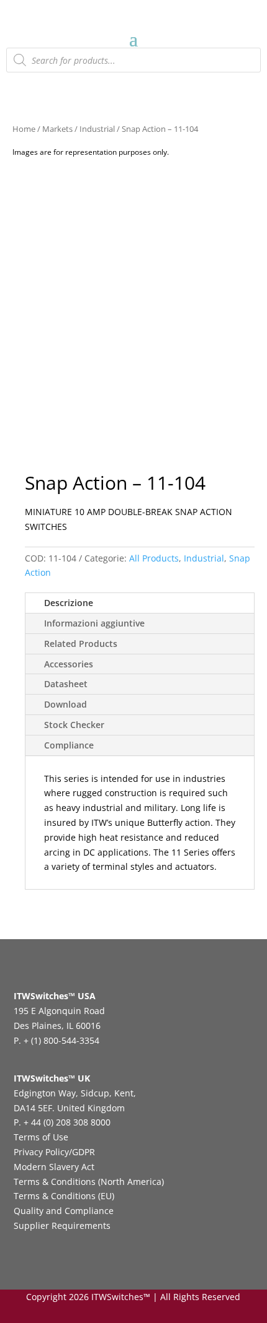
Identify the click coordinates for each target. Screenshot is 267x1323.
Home (23, 128)
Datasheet (66, 684)
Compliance (69, 745)
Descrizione (68, 603)
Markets (57, 128)
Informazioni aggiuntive (94, 623)
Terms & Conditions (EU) (64, 1196)
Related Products (80, 643)
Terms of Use (41, 1137)
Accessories (68, 664)
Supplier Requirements (62, 1225)
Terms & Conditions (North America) (89, 1181)
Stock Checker (74, 725)
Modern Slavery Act (54, 1167)
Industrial (97, 128)
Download (65, 704)
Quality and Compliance (64, 1211)
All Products (154, 558)
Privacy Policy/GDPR (54, 1152)
